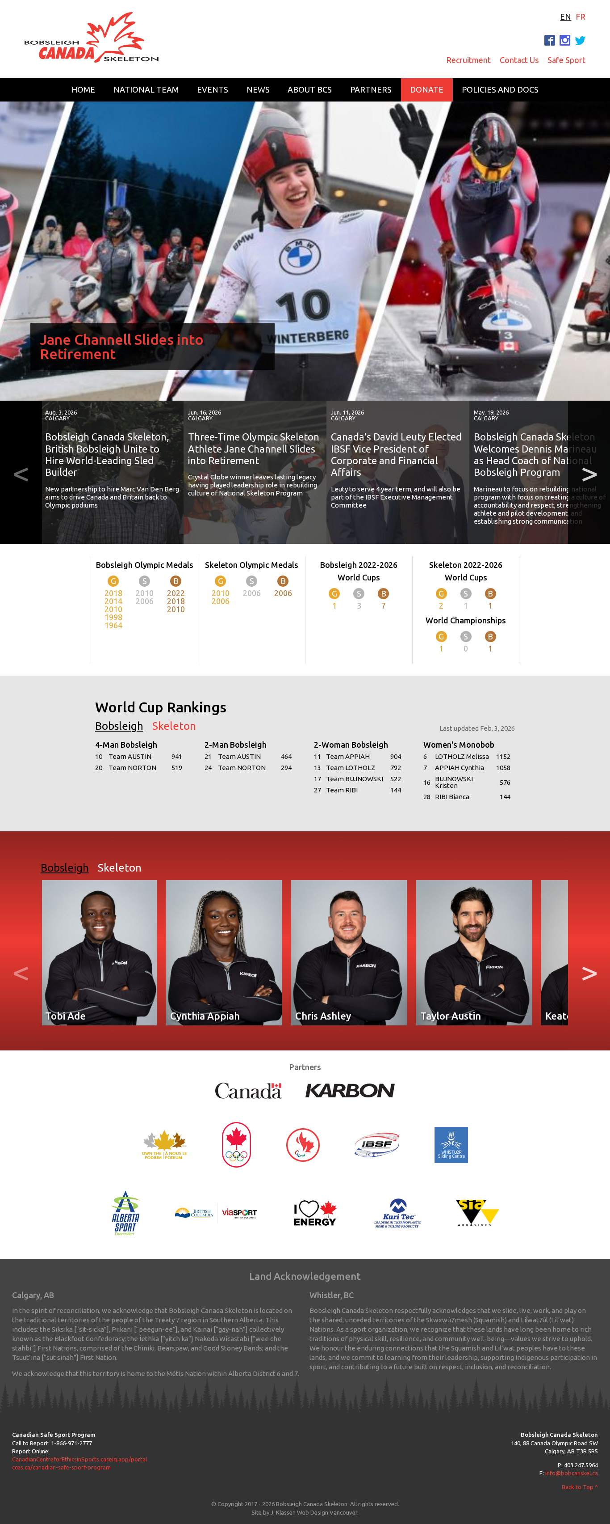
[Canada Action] (316, 1212)
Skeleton (174, 726)
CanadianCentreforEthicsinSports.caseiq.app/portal (79, 1459)
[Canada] (249, 1090)
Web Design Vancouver (327, 1512)
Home (83, 89)
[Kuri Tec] (397, 1212)
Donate (426, 89)
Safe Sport (566, 59)
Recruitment (468, 59)
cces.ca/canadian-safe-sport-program (61, 1467)
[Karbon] (350, 1090)
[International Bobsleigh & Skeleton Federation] (377, 1144)
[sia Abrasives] (478, 1212)
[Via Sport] (216, 1212)
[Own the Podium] (165, 1144)
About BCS (310, 89)
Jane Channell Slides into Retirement (122, 346)
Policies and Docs (500, 89)
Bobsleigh (119, 726)
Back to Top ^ (580, 1487)
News (258, 89)
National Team (146, 89)
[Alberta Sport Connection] (125, 1212)
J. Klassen (283, 1512)
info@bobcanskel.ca (571, 1473)
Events (212, 89)
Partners (371, 89)
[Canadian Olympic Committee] (237, 1144)
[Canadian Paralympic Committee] (302, 1144)
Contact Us (519, 59)
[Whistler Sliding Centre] (451, 1144)
